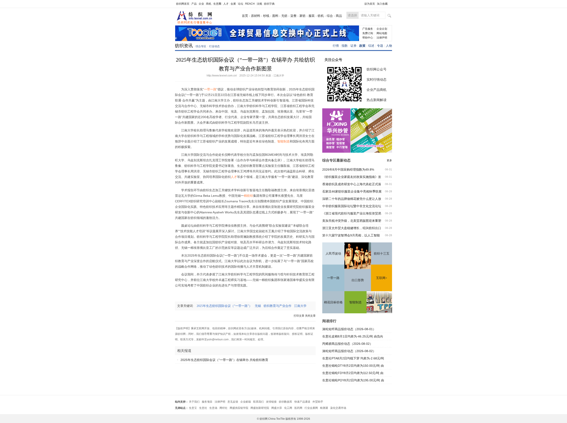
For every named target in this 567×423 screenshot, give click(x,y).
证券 (353, 45)
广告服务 (367, 28)
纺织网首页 (182, 3)
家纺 (302, 16)
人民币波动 (333, 253)
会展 (233, 3)
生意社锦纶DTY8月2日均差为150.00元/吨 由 (353, 365)
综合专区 (201, 46)
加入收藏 (382, 3)
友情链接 (271, 401)
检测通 (324, 407)
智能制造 (355, 302)
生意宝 (193, 407)
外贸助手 (318, 401)
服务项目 (207, 401)
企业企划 (382, 28)
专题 (380, 45)
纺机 (321, 16)
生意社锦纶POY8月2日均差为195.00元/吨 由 (353, 380)
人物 (389, 45)
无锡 (259, 306)
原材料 (255, 16)
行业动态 (214, 46)
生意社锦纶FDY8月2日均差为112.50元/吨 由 (352, 373)
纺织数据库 (285, 401)
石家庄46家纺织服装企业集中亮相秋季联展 (352, 191)
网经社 (223, 407)
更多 (389, 160)
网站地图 (382, 33)
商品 (339, 16)
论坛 (240, 3)
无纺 (284, 16)
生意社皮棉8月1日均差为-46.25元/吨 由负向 (352, 336)
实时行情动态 (376, 79)
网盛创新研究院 (259, 407)
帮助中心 (367, 37)
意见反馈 (232, 401)
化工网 (288, 407)
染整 (293, 16)
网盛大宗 (276, 407)
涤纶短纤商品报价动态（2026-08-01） (349, 329)
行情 (336, 45)
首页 (245, 16)
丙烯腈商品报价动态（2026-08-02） (347, 343)
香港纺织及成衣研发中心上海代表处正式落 (351, 184)
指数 (345, 45)
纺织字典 (269, 3)
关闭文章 (310, 315)
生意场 (213, 407)
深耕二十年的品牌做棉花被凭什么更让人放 (351, 199)
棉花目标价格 (333, 302)
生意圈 (217, 3)
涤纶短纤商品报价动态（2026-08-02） (349, 351)
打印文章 (299, 315)
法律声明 (382, 37)
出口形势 (357, 280)
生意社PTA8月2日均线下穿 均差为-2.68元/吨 (353, 358)
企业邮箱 (245, 401)
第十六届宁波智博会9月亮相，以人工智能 (351, 235)
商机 (208, 3)
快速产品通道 (302, 401)
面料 (275, 16)
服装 (312, 16)
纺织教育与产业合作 (279, 306)
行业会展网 (311, 407)
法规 (259, 3)
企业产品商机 (376, 90)
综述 (371, 45)
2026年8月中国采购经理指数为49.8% (348, 169)
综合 (330, 16)
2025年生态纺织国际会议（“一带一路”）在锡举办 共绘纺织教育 (224, 360)
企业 (201, 3)
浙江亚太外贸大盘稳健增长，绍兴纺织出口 (351, 228)
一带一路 (333, 278)
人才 (226, 3)
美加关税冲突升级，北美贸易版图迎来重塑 (351, 220)
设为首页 (369, 3)
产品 (194, 3)
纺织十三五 (381, 253)
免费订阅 (367, 33)
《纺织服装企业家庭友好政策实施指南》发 (351, 177)
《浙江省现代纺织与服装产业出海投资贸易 (351, 213)
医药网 (298, 407)
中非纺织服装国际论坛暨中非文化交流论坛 (351, 206)
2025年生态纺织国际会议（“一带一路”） (226, 306)
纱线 (266, 16)
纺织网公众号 (376, 69)
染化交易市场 (338, 407)
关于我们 (194, 401)
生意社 (203, 407)
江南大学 (301, 306)
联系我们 (258, 401)
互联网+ (381, 278)
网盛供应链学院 (239, 407)
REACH (250, 3)
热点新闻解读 (376, 100)
